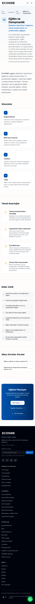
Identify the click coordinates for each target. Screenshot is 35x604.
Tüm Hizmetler (18, 413)
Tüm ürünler (5, 470)
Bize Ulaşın (16, 403)
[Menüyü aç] (32, 3)
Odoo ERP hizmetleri (7, 497)
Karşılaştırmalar (6, 485)
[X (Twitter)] (7, 460)
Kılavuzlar (4, 535)
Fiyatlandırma (5, 476)
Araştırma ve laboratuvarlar (9, 550)
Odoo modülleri (6, 482)
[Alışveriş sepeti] (27, 3)
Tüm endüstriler (6, 494)
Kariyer (3, 569)
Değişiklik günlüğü (7, 554)
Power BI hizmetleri (7, 507)
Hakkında (4, 566)
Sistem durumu (5, 557)
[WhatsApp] (15, 460)
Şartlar (3, 578)
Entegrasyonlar (6, 547)
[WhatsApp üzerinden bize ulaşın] (30, 599)
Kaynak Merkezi (6, 525)
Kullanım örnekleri (6, 541)
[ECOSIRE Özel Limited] (8, 433)
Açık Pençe (18, 12)
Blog (2, 528)
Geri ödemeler (5, 584)
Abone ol (29, 452)
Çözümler (4, 544)
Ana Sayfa (3, 12)
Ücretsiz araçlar (6, 479)
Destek (3, 575)
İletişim (3, 572)
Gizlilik (3, 581)
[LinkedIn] (11, 460)
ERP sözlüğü (5, 538)
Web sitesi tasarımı (7, 510)
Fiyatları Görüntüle (16, 408)
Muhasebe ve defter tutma (9, 513)
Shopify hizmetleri (7, 501)
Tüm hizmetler (5, 473)
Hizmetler (11, 12)
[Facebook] (3, 460)
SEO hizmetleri (5, 504)
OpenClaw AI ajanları (7, 516)
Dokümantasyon (6, 532)
